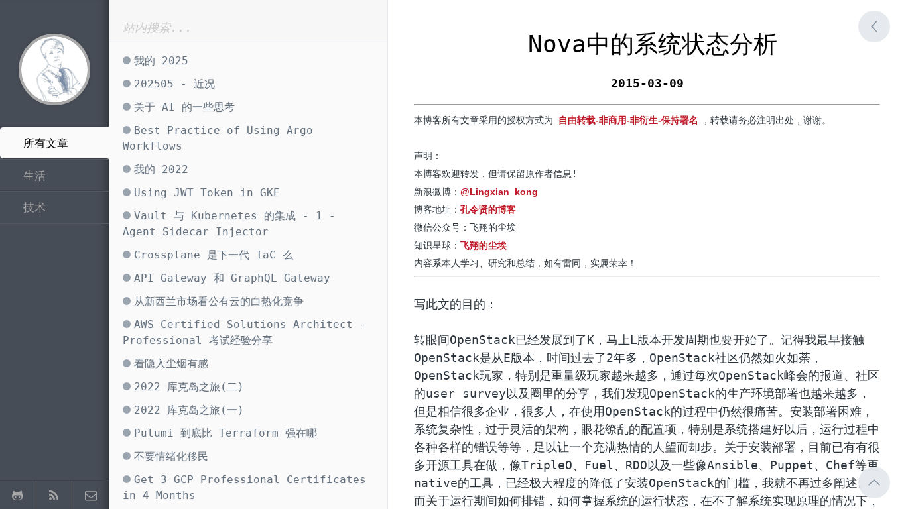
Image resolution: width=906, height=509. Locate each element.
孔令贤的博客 (488, 209)
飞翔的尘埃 (483, 245)
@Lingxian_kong (499, 191)
